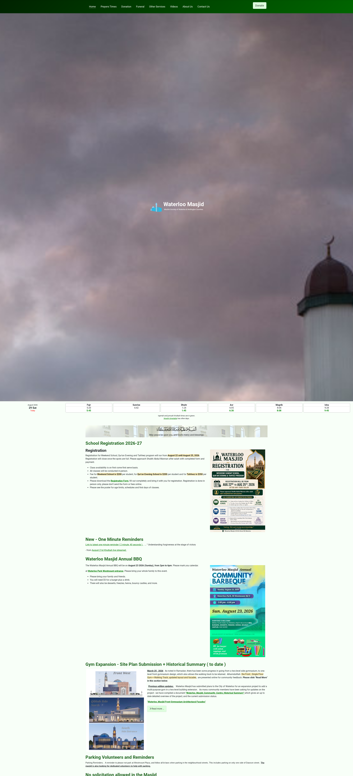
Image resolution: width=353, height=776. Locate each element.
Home (92, 6)
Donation (126, 6)
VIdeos (174, 6)
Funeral (140, 6)
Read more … (157, 708)
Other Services (157, 6)
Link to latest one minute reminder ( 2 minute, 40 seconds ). (114, 544)
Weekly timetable (170, 418)
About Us (188, 6)
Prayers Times (109, 6)
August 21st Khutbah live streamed (109, 550)
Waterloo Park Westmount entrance (105, 571)
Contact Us (203, 6)
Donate (259, 5)
